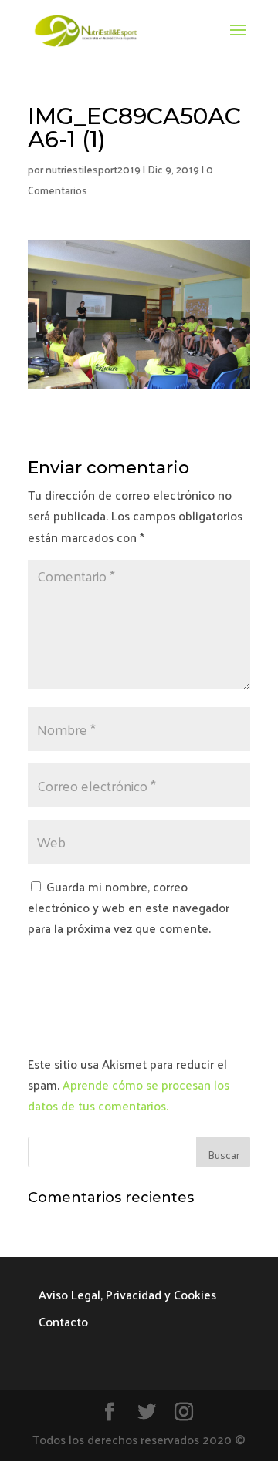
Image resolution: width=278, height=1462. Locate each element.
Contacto (63, 1321)
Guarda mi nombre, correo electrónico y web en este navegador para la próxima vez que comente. (128, 907)
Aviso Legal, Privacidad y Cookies (127, 1294)
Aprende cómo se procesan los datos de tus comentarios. (128, 1095)
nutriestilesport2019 (93, 169)
